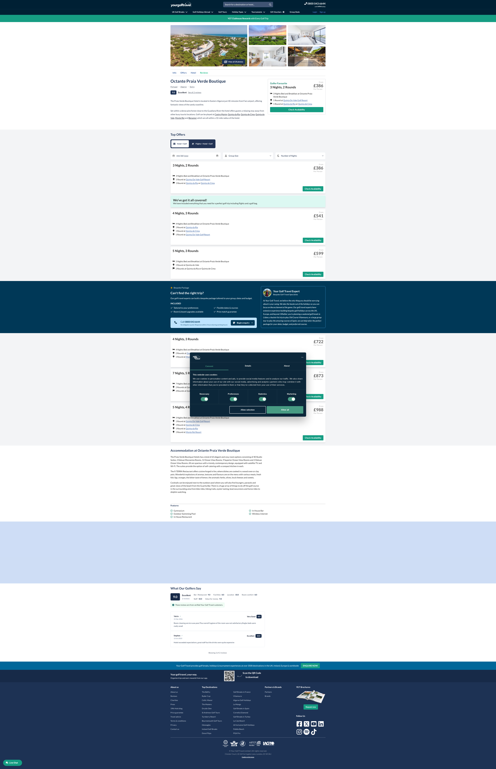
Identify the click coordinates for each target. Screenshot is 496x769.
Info (174, 72)
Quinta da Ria (289, 104)
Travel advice (176, 717)
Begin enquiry (243, 323)
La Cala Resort (239, 721)
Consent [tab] (209, 366)
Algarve (183, 87)
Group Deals (295, 12)
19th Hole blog (176, 708)
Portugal (174, 87)
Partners (268, 692)
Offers (183, 72)
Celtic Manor (207, 700)
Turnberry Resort (209, 717)
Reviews (204, 72)
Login (315, 12)
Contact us (175, 729)
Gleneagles (206, 725)
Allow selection (248, 410)
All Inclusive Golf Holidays (243, 725)
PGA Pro (236, 733)
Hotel (193, 72)
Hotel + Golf (182, 144)
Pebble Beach (238, 729)
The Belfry (206, 692)
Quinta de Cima (305, 104)
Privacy (174, 725)
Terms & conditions (178, 721)
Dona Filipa (206, 733)
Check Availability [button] (296, 109)
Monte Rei (179, 118)
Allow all (285, 410)
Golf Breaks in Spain (241, 708)
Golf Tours (222, 12)
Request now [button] (311, 707)
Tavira (192, 87)
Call (190, 321)
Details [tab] (248, 366)
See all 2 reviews (194, 92)
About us (174, 692)
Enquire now (310, 665)
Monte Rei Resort (193, 432)
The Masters (207, 704)
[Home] (181, 4)
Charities (174, 700)
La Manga (237, 704)
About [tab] (287, 366)
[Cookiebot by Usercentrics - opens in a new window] (292, 357)
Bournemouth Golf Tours (212, 721)
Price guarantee (177, 712)
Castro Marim (221, 114)
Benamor (193, 118)
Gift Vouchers (275, 12)
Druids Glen (207, 708)
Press (173, 704)
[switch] (233, 399)
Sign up (323, 12)
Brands (267, 696)
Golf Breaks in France (241, 692)
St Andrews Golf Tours (211, 712)
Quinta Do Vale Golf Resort (295, 100)
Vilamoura (237, 696)
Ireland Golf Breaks (209, 729)
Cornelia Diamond (240, 712)
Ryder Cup (206, 696)
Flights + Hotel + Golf (204, 144)
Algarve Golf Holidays (242, 700)
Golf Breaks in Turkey (241, 717)
